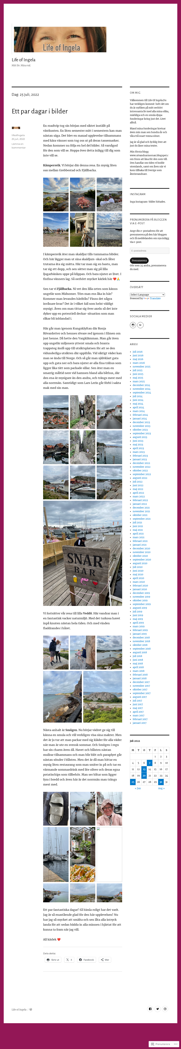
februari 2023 (140, 455)
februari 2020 (140, 585)
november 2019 (141, 596)
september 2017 (142, 693)
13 (144, 769)
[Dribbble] (165, 1009)
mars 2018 (138, 671)
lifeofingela (18, 135)
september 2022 (142, 474)
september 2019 (142, 604)
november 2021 (141, 511)
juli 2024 (137, 396)
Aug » (161, 788)
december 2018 (141, 637)
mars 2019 (139, 626)
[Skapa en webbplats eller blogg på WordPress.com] (31, 1009)
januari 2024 (140, 418)
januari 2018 (140, 678)
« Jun (138, 788)
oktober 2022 (140, 470)
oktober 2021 (140, 515)
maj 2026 (138, 359)
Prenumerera (139, 260)
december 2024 (141, 385)
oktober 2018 (140, 645)
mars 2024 (139, 411)
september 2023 (142, 433)
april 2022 (138, 492)
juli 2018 (137, 656)
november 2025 (141, 366)
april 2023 (138, 448)
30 (160, 782)
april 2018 (138, 667)
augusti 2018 (140, 652)
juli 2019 (137, 611)
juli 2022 (137, 481)
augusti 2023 (140, 437)
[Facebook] (150, 1009)
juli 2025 (137, 370)
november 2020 (141, 552)
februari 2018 (140, 674)
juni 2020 (138, 570)
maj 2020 (138, 574)
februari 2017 (140, 719)
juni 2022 (138, 485)
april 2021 (138, 533)
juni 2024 (138, 400)
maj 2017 (138, 708)
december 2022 (141, 463)
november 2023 (141, 426)
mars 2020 (139, 581)
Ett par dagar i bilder (40, 111)
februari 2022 (140, 500)
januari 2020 (140, 589)
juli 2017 (137, 700)
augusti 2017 (140, 697)
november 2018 (141, 641)
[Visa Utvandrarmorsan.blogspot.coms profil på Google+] (140, 325)
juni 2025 (138, 374)
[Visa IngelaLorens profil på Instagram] (133, 325)
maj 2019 (138, 619)
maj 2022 (138, 489)
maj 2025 (138, 377)
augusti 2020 (140, 563)
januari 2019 (140, 633)
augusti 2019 (140, 607)
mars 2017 (138, 715)
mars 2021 (138, 537)
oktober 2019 (140, 600)
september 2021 (142, 518)
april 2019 (138, 622)
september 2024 (142, 392)
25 (133, 782)
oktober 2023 (140, 429)
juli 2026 (138, 351)
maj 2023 (138, 444)
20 (144, 775)
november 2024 (141, 388)
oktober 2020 (140, 555)
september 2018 (142, 648)
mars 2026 (139, 362)
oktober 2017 (140, 689)
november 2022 (141, 466)
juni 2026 (138, 355)
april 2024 (138, 407)
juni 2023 (138, 440)
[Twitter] (157, 1009)
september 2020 (142, 559)
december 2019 (141, 593)
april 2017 (138, 711)
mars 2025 (139, 381)
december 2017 (141, 682)
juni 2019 (138, 615)
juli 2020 (137, 567)
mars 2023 (139, 452)
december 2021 (141, 507)
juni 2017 (138, 704)
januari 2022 (140, 503)
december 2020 (141, 548)
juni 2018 (138, 659)
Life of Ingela (24, 59)
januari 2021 (140, 544)
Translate (155, 298)
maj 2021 (138, 529)
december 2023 (141, 422)
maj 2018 (138, 663)
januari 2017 (140, 722)
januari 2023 (140, 459)
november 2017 (141, 685)
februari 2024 (140, 414)
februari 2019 (140, 630)
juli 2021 (137, 522)
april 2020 (138, 578)
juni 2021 (138, 526)
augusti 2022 (140, 478)
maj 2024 (138, 403)
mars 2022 (139, 496)
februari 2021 (140, 541)
